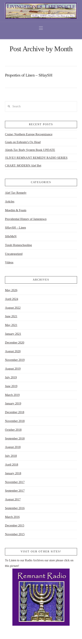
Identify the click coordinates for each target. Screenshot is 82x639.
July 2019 (11, 377)
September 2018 (15, 438)
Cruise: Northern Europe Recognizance (28, 134)
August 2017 (13, 499)
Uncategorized (14, 253)
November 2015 (15, 534)
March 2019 (12, 394)
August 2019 (13, 368)
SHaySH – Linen (15, 227)
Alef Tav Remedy (16, 192)
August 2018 (13, 447)
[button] (41, 28)
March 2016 (12, 517)
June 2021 (11, 316)
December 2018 (14, 412)
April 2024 (11, 299)
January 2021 (13, 333)
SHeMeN (11, 236)
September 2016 (15, 508)
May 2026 (11, 290)
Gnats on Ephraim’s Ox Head (23, 142)
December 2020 (14, 342)
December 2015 (14, 525)
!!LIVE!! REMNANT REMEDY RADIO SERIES (36, 157)
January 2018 (13, 473)
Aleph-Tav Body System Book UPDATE (30, 150)
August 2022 (13, 307)
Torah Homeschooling (18, 245)
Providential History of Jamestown (26, 219)
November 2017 (15, 482)
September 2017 (15, 490)
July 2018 (11, 455)
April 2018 (11, 464)
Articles (9, 201)
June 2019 (11, 386)
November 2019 (15, 359)
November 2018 (15, 421)
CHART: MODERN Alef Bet (23, 165)
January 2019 (13, 403)
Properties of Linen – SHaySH (28, 75)
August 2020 (13, 351)
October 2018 (13, 429)
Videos (9, 262)
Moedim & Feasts (15, 210)
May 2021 (11, 325)
